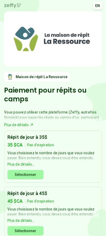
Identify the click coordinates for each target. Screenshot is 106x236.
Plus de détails (16, 125)
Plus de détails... (20, 164)
